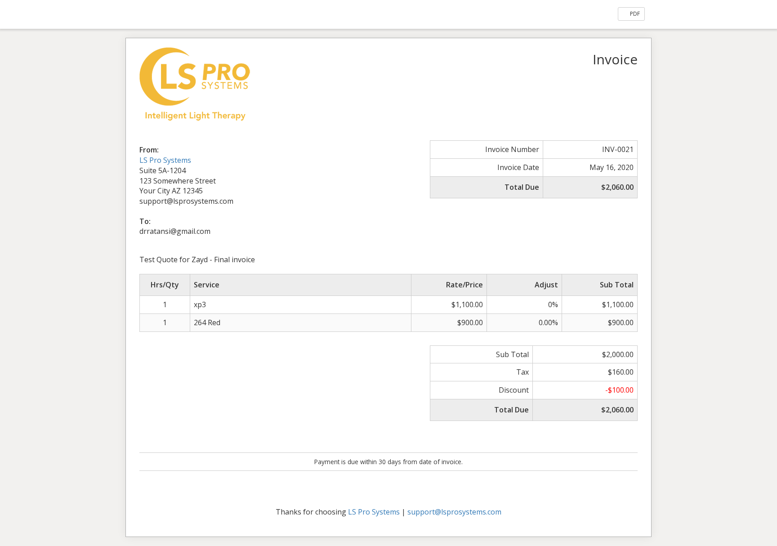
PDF (634, 14)
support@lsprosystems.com (454, 512)
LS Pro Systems (165, 160)
